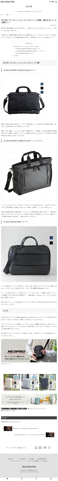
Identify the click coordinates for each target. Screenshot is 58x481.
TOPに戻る (45, 461)
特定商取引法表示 (42, 459)
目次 (27, 43)
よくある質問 (21, 459)
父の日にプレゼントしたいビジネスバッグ (37, 408)
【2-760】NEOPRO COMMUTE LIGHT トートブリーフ (30, 51)
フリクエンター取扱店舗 (32, 461)
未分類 (20, 408)
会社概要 (31, 459)
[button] (53, 300)
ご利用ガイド (11, 459)
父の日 (25, 408)
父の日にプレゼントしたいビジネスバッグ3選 (26, 46)
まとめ (16, 55)
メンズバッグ (13, 408)
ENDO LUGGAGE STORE (29, 467)
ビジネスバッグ (6, 408)
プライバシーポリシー (16, 461)
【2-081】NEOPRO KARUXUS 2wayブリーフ (28, 48)
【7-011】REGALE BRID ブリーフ (25, 53)
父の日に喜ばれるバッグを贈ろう (9, 410)
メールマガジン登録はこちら (17, 447)
